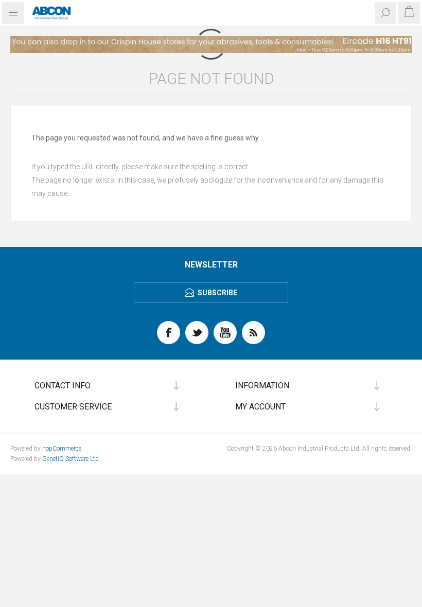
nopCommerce (61, 448)
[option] (211, 44)
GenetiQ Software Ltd (70, 458)
